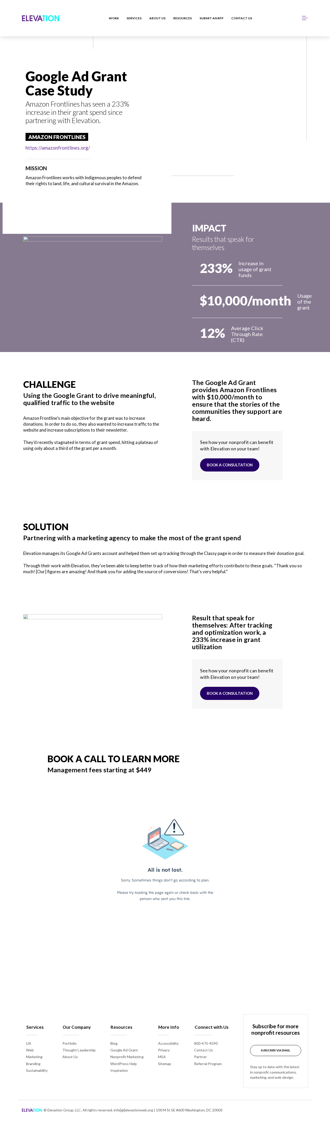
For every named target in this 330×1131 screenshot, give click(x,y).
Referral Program (208, 1063)
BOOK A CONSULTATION (230, 464)
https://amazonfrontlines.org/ (58, 148)
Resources (121, 1027)
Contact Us (203, 1050)
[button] (305, 18)
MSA (162, 1057)
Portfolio (69, 1043)
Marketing (34, 1057)
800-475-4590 (206, 1043)
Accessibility (168, 1043)
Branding (33, 1063)
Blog (114, 1043)
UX (28, 1043)
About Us (70, 1057)
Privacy (164, 1050)
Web (30, 1050)
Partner (200, 1057)
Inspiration (119, 1070)
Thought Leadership (79, 1050)
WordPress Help (123, 1063)
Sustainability (37, 1070)
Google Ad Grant (124, 1050)
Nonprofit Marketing (127, 1057)
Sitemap (164, 1063)
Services (35, 1027)
